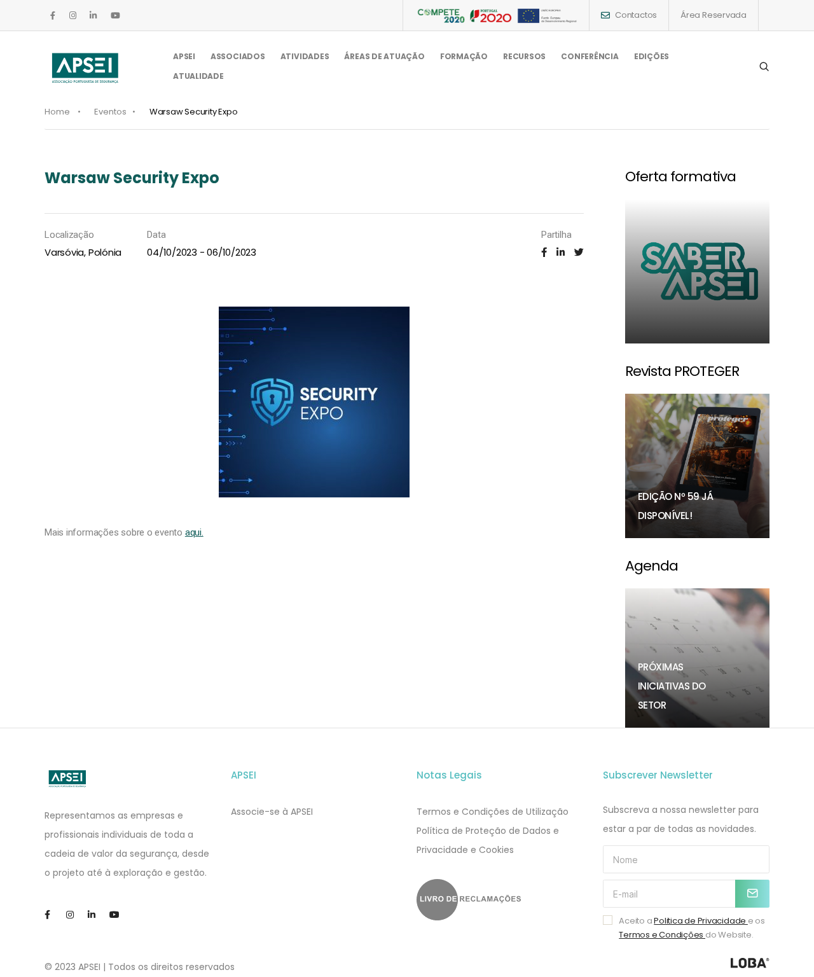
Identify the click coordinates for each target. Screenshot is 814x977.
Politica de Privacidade (701, 921)
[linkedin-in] (93, 16)
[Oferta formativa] (697, 271)
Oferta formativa (680, 176)
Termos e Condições (662, 935)
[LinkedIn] (560, 252)
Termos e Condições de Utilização (493, 811)
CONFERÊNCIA (590, 56)
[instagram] (72, 16)
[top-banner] (496, 15)
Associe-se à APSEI (272, 811)
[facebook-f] (52, 16)
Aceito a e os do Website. (692, 928)
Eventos (110, 112)
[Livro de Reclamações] (500, 899)
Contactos (636, 15)
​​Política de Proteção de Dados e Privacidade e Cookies (488, 840)
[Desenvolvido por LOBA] (750, 963)
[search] (764, 66)
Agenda (652, 566)
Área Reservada (713, 15)
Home (57, 112)
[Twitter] (579, 252)
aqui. (194, 532)
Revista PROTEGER (682, 371)
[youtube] (115, 16)
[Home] (68, 778)
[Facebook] (544, 252)
